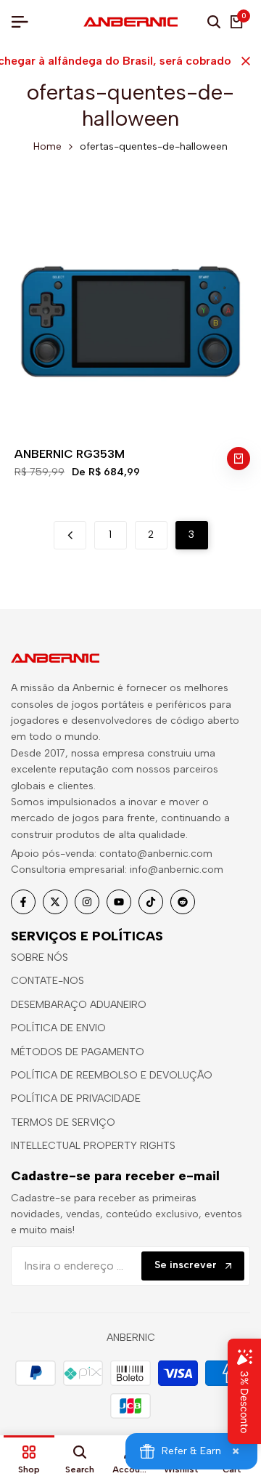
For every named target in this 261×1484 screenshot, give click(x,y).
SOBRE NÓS (39, 957)
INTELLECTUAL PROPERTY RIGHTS (93, 1146)
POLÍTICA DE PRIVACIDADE (76, 1098)
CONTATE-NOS (47, 981)
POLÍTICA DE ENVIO (58, 1028)
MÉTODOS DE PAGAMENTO (77, 1052)
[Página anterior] (70, 535)
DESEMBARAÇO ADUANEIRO (78, 1005)
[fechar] (243, 61)
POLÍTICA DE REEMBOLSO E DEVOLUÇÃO (111, 1075)
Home (47, 146)
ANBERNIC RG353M (69, 454)
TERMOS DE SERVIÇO (63, 1122)
